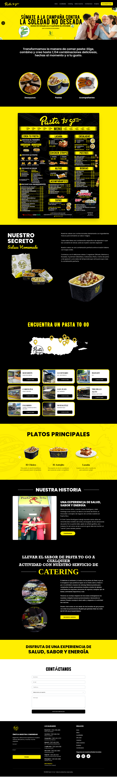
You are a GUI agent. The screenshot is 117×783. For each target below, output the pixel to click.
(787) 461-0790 (54, 742)
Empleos (96, 4)
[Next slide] (114, 23)
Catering (70, 4)
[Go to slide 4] (61, 38)
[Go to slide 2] (56, 38)
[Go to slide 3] (59, 38)
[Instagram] (83, 756)
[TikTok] (88, 756)
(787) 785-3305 (55, 730)
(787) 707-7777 (56, 738)
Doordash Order (107, 4)
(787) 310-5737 (54, 755)
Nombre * (15, 744)
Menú (77, 732)
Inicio (56, 4)
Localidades (62, 4)
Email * (14, 750)
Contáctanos (88, 4)
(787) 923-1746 (55, 734)
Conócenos (68, 533)
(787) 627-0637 (55, 750)
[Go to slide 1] (55, 38)
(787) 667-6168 (56, 759)
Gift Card (78, 737)
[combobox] (58, 692)
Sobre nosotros (79, 4)
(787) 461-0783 (56, 746)
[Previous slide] (3, 23)
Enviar (27, 757)
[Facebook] (78, 756)
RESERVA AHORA (70, 617)
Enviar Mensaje (58, 711)
